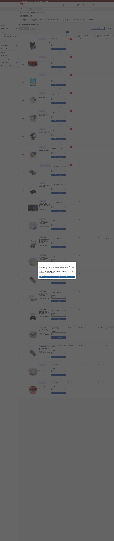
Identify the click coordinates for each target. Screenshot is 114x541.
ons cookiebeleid (50, 272)
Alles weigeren (69, 276)
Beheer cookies (57, 276)
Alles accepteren (45, 276)
